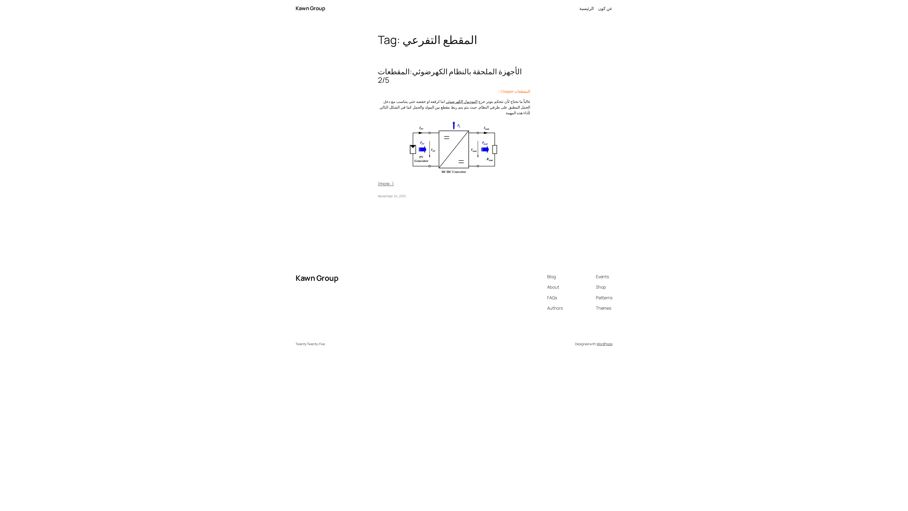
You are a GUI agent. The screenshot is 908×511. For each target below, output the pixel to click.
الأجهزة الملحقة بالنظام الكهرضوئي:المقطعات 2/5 (450, 75)
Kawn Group (310, 8)
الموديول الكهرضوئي (461, 102)
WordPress (604, 344)
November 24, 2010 (392, 196)
